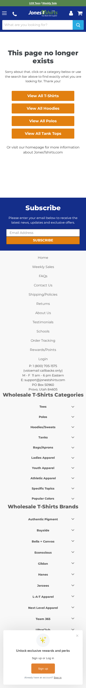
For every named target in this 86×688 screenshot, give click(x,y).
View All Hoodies (43, 108)
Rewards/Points (43, 350)
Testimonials (43, 322)
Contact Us (43, 285)
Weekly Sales (43, 267)
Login (43, 359)
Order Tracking (43, 341)
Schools (43, 331)
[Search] (78, 25)
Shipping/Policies (43, 294)
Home (43, 258)
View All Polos (43, 121)
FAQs (43, 276)
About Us (43, 313)
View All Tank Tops (43, 133)
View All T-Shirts (43, 96)
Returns (43, 304)
